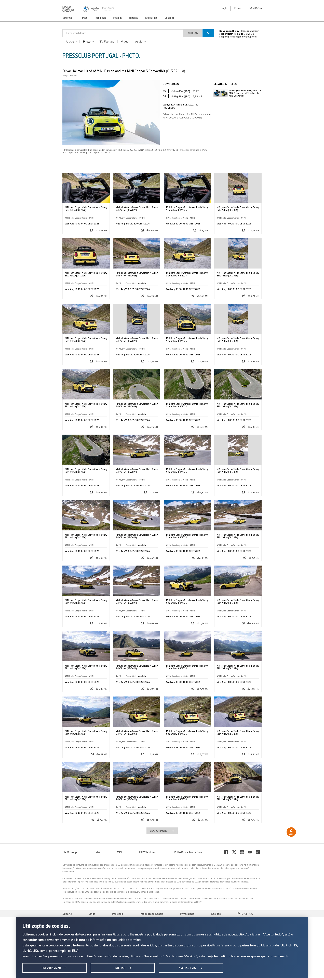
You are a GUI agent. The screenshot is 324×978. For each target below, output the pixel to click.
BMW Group (69, 852)
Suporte (67, 913)
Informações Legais (151, 913)
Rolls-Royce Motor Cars (188, 852)
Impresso (117, 913)
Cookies (216, 913)
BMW (97, 852)
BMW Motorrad (148, 852)
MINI (119, 852)
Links (92, 913)
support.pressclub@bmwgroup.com (238, 36)
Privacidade (187, 913)
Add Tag (193, 33)
